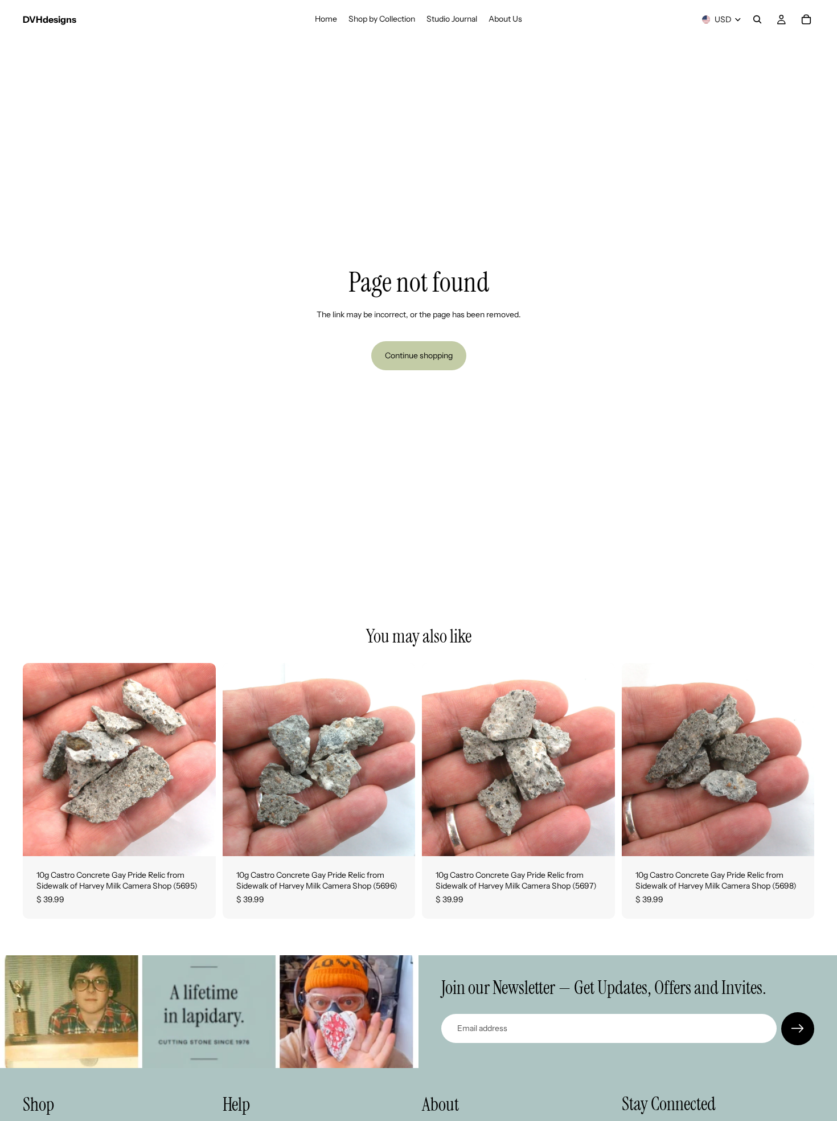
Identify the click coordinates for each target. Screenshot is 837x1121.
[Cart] (806, 19)
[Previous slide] (40, 759)
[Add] (198, 838)
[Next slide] (199, 759)
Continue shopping (419, 355)
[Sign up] (797, 1028)
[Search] (757, 19)
